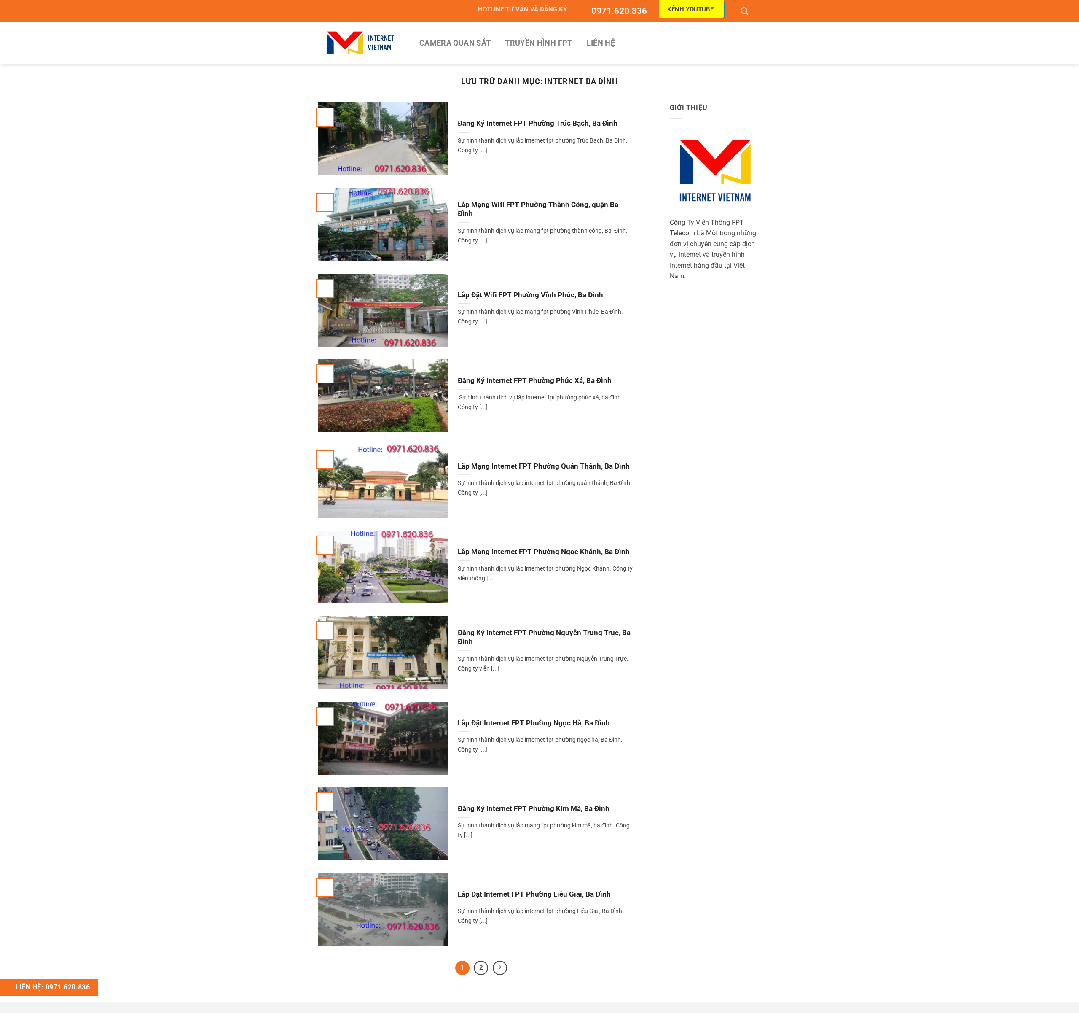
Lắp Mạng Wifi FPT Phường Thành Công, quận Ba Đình (538, 209)
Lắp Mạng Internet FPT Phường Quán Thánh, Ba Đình (544, 466)
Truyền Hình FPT (538, 43)
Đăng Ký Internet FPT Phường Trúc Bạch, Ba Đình (537, 123)
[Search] (745, 11)
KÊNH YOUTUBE (690, 9)
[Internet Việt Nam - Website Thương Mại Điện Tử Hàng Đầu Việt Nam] (360, 43)
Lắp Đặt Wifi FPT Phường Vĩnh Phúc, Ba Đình (530, 295)
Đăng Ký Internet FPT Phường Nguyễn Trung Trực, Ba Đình (544, 637)
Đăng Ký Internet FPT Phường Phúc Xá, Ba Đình (535, 381)
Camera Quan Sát (455, 43)
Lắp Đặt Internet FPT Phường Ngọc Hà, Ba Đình (534, 723)
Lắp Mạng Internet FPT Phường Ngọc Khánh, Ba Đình (544, 552)
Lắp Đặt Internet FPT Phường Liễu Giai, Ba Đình (534, 894)
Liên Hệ (601, 43)
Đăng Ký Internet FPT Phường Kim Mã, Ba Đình (533, 809)
